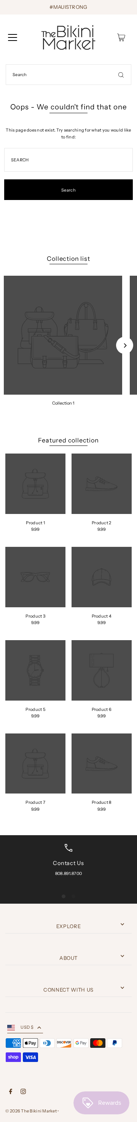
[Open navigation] (12, 37)
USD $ (27, 1027)
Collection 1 (63, 403)
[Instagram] (23, 1092)
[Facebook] (10, 1092)
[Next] (124, 345)
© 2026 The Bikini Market (31, 1111)
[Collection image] (63, 335)
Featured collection (68, 440)
